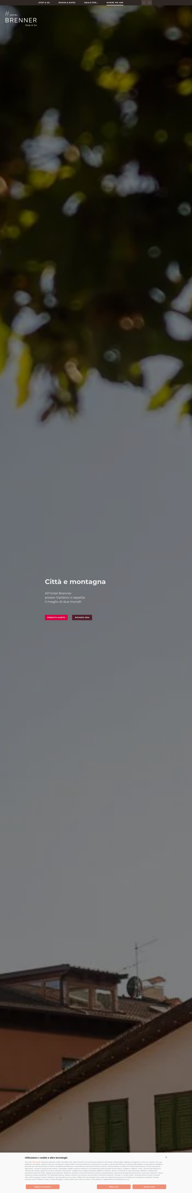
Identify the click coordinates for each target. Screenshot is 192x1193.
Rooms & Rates (67, 3)
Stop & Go (44, 3)
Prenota (162, 3)
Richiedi (182, 3)
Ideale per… (91, 3)
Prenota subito (56, 617)
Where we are (115, 3)
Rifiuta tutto (113, 1187)
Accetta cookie (149, 1187)
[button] (166, 1157)
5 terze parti (36, 1162)
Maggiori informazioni (42, 1187)
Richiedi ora (82, 617)
